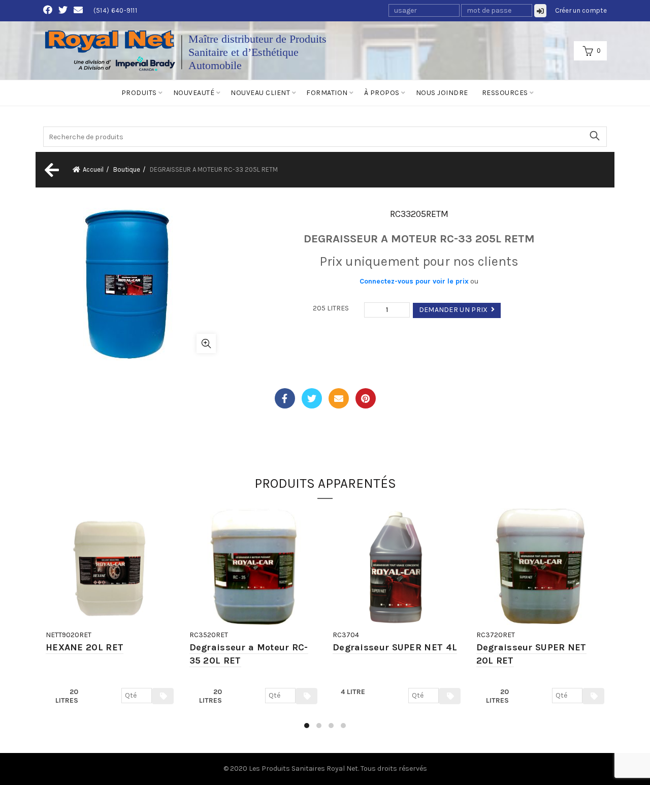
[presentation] (44, 623)
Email (339, 398)
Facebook (285, 398)
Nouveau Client (260, 92)
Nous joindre (442, 92)
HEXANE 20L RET (84, 647)
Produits (139, 92)
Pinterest (365, 398)
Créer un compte (581, 10)
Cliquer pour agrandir (206, 343)
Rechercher (594, 135)
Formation (327, 92)
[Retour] (50, 170)
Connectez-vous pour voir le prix (414, 281)
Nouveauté (194, 92)
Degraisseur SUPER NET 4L (395, 647)
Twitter (312, 398)
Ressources (505, 92)
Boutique (126, 169)
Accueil (93, 169)
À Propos (382, 92)
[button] (307, 725)
